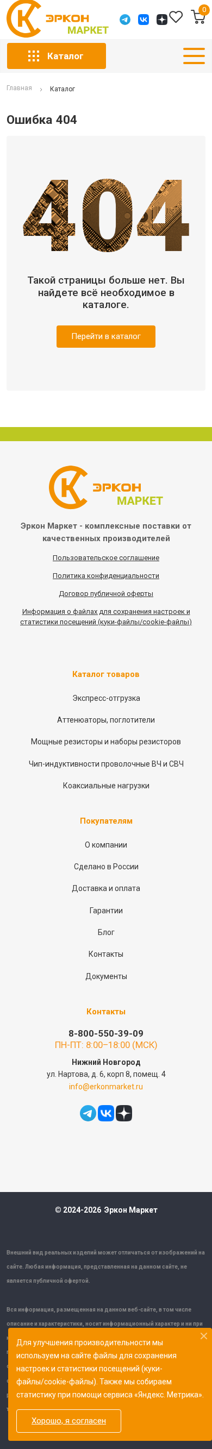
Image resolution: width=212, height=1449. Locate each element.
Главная (19, 88)
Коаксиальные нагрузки (106, 785)
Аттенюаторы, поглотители (106, 720)
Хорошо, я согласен (69, 1421)
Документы (106, 976)
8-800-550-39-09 (106, 1033)
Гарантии (106, 910)
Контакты (106, 954)
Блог (106, 932)
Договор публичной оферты (106, 593)
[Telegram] (125, 19)
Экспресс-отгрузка (106, 698)
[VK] (143, 19)
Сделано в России (106, 866)
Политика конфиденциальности (106, 576)
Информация (44, 611)
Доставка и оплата (106, 888)
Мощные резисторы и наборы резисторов (106, 741)
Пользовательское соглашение (106, 558)
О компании (106, 844)
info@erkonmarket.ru (106, 1086)
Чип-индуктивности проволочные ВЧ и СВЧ (106, 764)
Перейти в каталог (106, 336)
